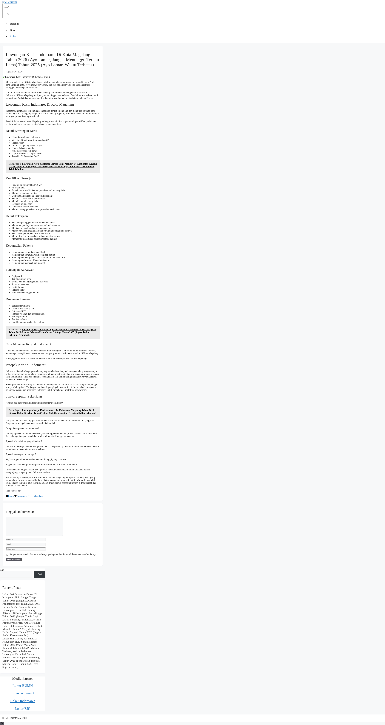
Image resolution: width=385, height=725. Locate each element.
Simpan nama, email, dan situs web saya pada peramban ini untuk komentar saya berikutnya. (53, 554)
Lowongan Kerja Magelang (30, 496)
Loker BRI (22, 709)
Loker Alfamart (22, 693)
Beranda (14, 23)
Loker (13, 36)
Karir (13, 30)
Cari (2, 569)
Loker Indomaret (22, 701)
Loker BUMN (22, 685)
